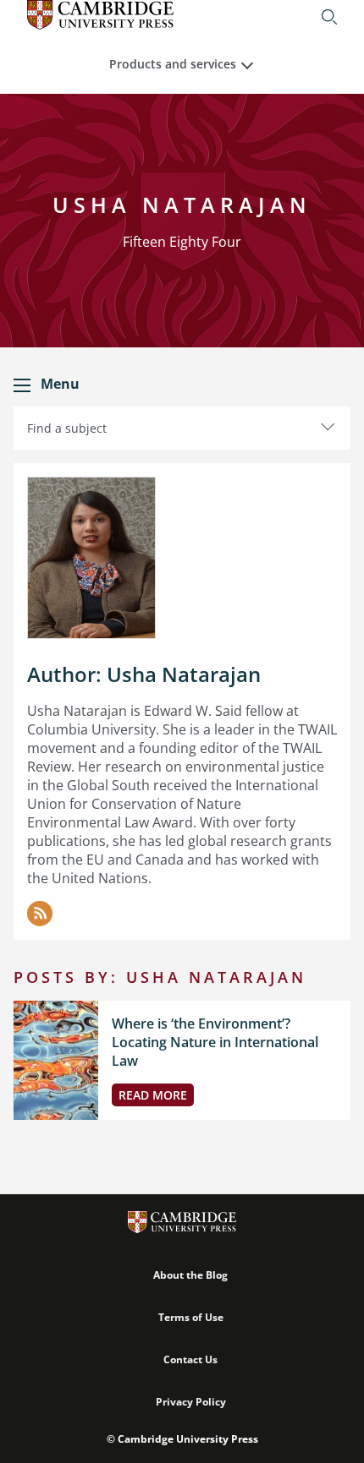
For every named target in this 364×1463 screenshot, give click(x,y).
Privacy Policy (191, 1402)
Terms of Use (190, 1317)
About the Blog (190, 1275)
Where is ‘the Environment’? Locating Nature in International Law (215, 1042)
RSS (39, 913)
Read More (153, 1095)
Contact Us (190, 1359)
